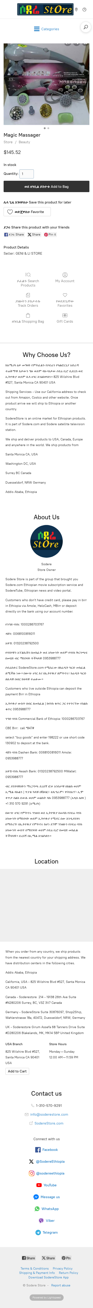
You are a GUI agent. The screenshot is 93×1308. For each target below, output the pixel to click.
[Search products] (85, 27)
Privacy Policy (62, 1268)
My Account (64, 281)
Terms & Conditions (35, 1268)
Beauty (24, 142)
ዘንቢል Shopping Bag (28, 321)
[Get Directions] (17, 1071)
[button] (27, 211)
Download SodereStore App (48, 1277)
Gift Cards (65, 321)
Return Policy (68, 1273)
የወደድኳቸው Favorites (65, 303)
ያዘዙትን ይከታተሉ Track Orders (28, 303)
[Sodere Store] (45, 9)
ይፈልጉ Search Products (28, 283)
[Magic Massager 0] (46, 84)
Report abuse (60, 1285)
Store (8, 142)
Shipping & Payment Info (37, 1273)
